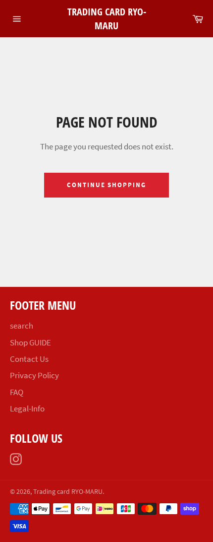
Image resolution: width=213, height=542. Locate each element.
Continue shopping (106, 185)
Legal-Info (27, 408)
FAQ (16, 392)
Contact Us (29, 358)
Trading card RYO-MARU (106, 18)
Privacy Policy (34, 375)
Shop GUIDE (30, 342)
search (21, 325)
